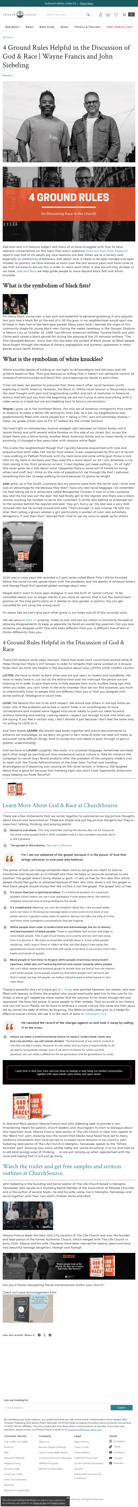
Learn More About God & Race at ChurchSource (60, 805)
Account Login (12, 1468)
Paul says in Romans (59, 845)
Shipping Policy (12, 1463)
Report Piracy (81, 1441)
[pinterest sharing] (50, 1335)
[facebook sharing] (39, 1335)
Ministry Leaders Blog (51, 1468)
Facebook (119, 1452)
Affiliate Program (48, 1463)
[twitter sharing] (44, 1335)
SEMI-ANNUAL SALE (120, 27)
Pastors (7, 75)
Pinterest (118, 1463)
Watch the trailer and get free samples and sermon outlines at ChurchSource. (62, 1169)
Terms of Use (81, 1447)
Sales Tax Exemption (15, 1479)
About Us (44, 1441)
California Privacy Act (86, 1457)
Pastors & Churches (87, 27)
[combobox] (68, 14)
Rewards (9, 1484)
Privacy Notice (82, 1452)
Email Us (8, 1447)
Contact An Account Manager (55, 1457)
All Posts (7, 37)
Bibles (29, 27)
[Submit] (88, 14)
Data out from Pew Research (107, 251)
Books (65, 27)
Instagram (119, 1441)
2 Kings (67, 989)
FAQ (6, 1452)
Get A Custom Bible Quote (53, 1452)
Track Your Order (13, 1474)
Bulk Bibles (12, 27)
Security (78, 1468)
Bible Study (47, 27)
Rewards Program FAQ (16, 1490)
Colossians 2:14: (96, 1014)
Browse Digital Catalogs (52, 1447)
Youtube (118, 1458)
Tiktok (117, 1446)
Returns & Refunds (14, 1457)
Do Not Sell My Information (89, 1463)
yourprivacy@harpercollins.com (84, 1429)
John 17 (31, 620)
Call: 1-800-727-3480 (15, 1441)
